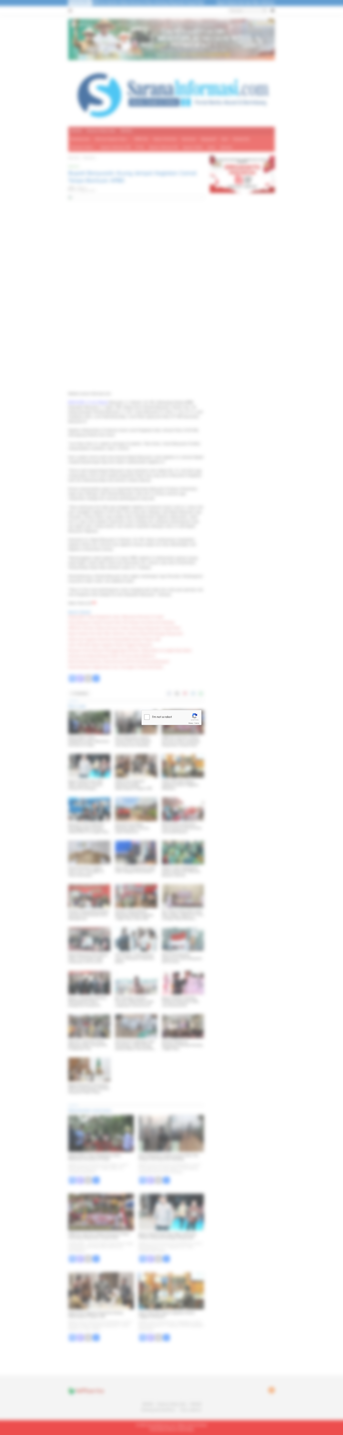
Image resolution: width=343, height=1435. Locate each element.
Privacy (190, 723)
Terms (196, 723)
